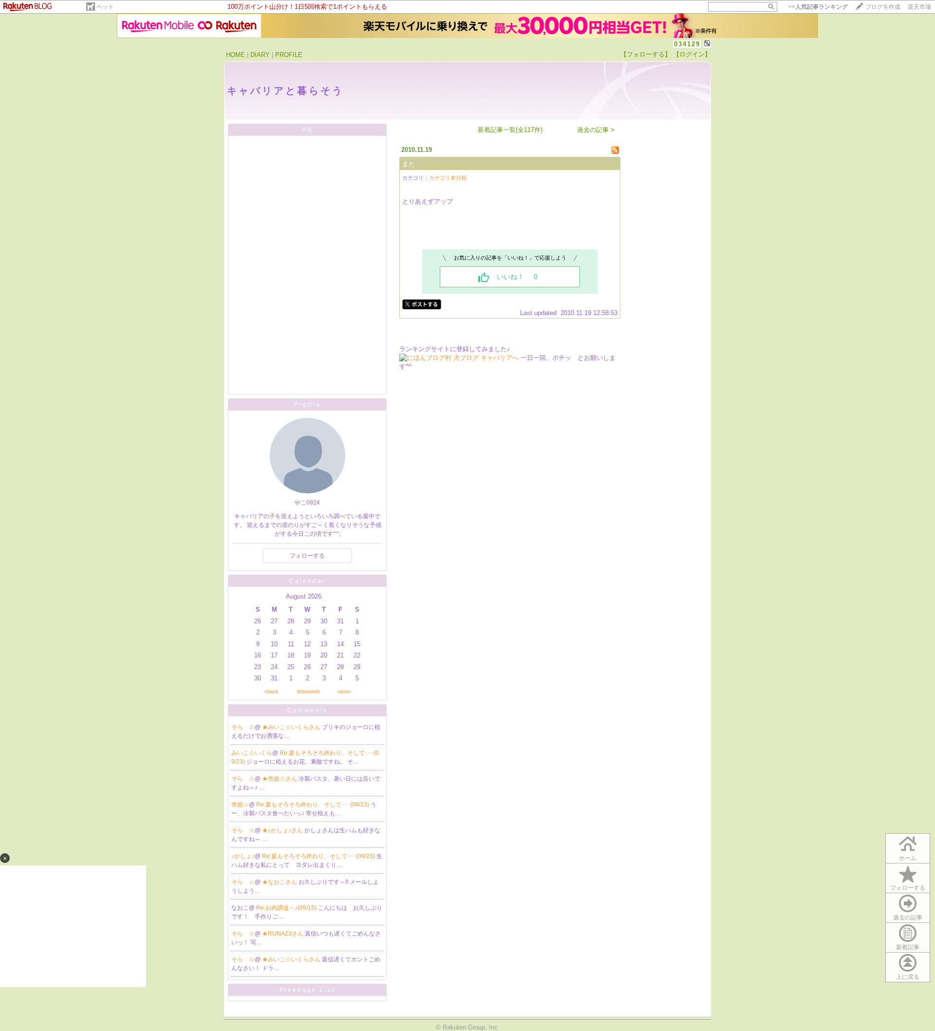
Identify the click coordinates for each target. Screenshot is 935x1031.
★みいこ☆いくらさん (292, 727)
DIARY (260, 54)
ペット (105, 6)
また (408, 164)
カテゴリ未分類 (448, 178)
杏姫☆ (240, 804)
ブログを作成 (882, 6)
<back (271, 691)
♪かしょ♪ (243, 856)
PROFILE (288, 54)
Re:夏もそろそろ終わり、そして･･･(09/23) (313, 804)
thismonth (308, 691)
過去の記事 (907, 917)
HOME (235, 54)
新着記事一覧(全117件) (510, 129)
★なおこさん (280, 882)
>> (818, 6)
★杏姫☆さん (280, 778)
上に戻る (907, 977)
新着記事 (907, 947)
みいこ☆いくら (251, 753)
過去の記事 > (596, 129)
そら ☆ (243, 727)
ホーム (907, 858)
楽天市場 (919, 6)
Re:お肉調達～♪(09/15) (287, 907)
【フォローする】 (645, 54)
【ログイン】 (692, 54)
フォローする (307, 555)
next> (344, 691)
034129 (687, 44)
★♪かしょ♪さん (283, 830)
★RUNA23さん (283, 933)
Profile (307, 404)
